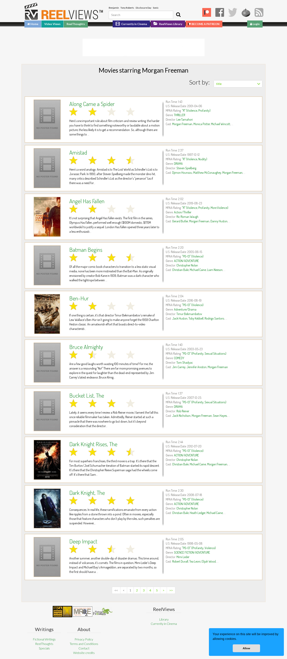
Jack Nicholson (181, 416)
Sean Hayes (220, 416)
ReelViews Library (170, 24)
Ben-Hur (79, 298)
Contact (83, 648)
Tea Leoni (195, 561)
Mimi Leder (182, 557)
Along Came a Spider (92, 103)
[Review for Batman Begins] (47, 265)
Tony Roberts (127, 7)
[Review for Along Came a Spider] (47, 120)
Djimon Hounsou (182, 173)
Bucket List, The (86, 395)
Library (164, 619)
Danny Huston (218, 221)
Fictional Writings (44, 639)
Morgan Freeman (182, 124)
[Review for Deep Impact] (47, 557)
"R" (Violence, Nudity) (194, 159)
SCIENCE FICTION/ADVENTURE (192, 552)
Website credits (84, 653)
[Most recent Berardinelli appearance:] (102, 611)
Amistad (78, 152)
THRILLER (179, 115)
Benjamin (114, 7)
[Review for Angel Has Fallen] (47, 217)
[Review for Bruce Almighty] (47, 363)
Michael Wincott (220, 124)
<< (116, 590)
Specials (44, 648)
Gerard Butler (180, 221)
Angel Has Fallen (86, 201)
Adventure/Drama (185, 309)
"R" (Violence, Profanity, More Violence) (205, 208)
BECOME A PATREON (205, 24)
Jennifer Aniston (197, 367)
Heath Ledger (197, 513)
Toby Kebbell (196, 318)
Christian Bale (180, 270)
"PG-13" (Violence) (192, 256)
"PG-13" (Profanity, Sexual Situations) (204, 353)
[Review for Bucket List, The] (47, 411)
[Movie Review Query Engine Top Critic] (82, 611)
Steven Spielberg (186, 168)
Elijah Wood (209, 561)
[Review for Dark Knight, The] (47, 508)
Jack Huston (179, 318)
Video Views (52, 24)
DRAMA (178, 164)
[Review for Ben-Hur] (47, 314)
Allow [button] (246, 648)
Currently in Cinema (134, 24)
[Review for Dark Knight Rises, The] (47, 460)
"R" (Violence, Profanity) (196, 110)
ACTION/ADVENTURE (186, 261)
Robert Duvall (180, 561)
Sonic (156, 7)
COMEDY (179, 358)
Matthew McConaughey (207, 173)
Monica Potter (201, 124)
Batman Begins (85, 249)
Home (34, 24)
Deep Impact (83, 541)
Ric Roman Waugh (187, 217)
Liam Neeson (215, 270)
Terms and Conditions (84, 644)
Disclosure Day (143, 7)
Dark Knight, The (87, 492)
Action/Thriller (182, 212)
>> (171, 590)
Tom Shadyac (184, 362)
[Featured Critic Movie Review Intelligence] (62, 611)
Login (256, 24)
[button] (238, 639)
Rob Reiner (182, 411)
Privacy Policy (84, 639)
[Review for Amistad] (47, 168)
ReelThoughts (76, 24)
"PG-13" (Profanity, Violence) (199, 548)
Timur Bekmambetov (189, 314)
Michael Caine (198, 270)
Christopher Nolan (187, 265)
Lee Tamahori (184, 119)
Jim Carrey (178, 367)
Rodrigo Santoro (214, 318)
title (219, 83)
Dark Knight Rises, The (93, 444)
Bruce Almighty (86, 346)
